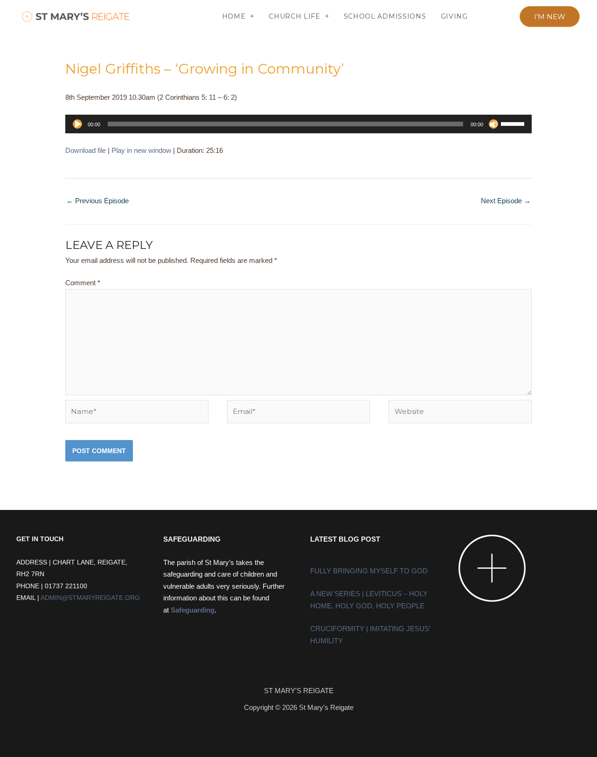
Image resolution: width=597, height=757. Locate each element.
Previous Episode (97, 201)
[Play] (77, 124)
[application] (298, 124)
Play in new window (141, 150)
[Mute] (493, 124)
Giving (454, 16)
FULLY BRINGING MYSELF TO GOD (369, 571)
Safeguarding (193, 610)
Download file (85, 150)
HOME (234, 16)
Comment (82, 283)
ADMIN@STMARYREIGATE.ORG (90, 597)
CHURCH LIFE (294, 16)
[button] (157, 16)
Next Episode (506, 201)
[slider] (514, 123)
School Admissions (385, 16)
